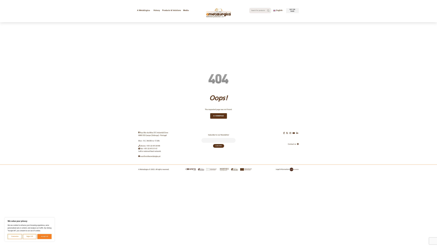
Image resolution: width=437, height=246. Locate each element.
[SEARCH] (268, 10)
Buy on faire (292, 10)
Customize (14, 236)
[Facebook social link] (284, 133)
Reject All (30, 236)
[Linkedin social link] (297, 133)
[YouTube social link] (294, 133)
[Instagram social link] (290, 133)
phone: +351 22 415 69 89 (150, 146)
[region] (30, 229)
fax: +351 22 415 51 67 (148, 148)
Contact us (292, 144)
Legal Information (282, 169)
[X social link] (287, 133)
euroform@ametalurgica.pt (150, 156)
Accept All (44, 236)
